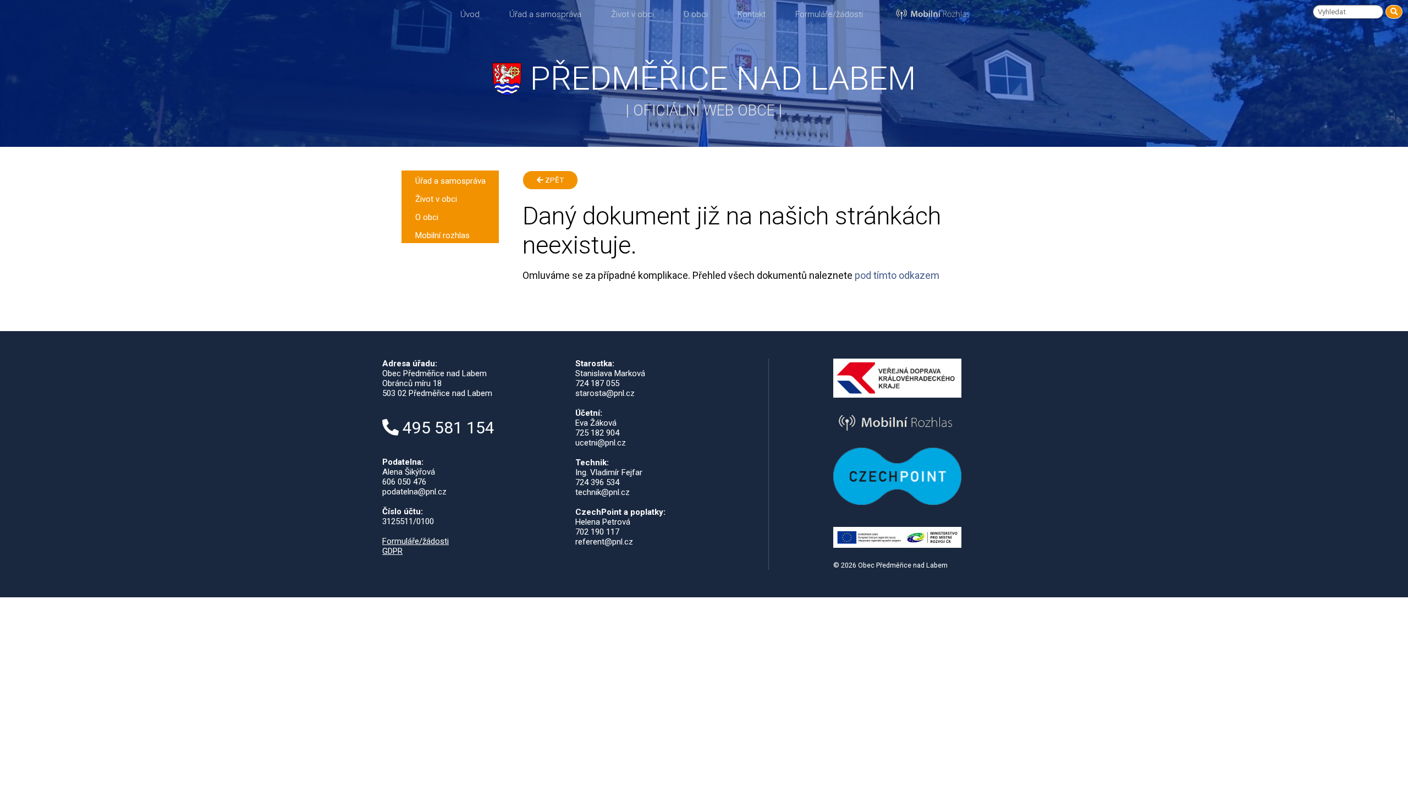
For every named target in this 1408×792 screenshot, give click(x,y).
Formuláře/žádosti (829, 14)
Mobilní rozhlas (442, 235)
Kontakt (752, 14)
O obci (696, 14)
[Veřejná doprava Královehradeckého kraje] (897, 395)
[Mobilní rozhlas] (897, 433)
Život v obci (632, 14)
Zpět (553, 180)
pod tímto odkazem (897, 275)
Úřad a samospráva (545, 14)
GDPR (392, 551)
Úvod (470, 14)
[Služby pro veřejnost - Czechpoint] (897, 502)
